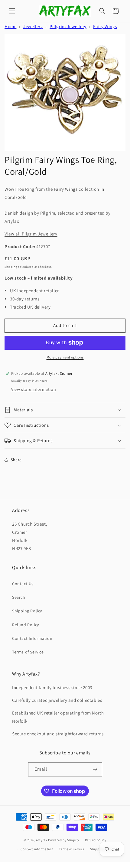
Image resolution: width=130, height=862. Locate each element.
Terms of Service (28, 652)
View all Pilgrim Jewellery (31, 234)
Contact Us (23, 583)
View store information (33, 389)
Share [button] (16, 459)
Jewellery (33, 26)
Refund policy (95, 840)
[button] (12, 11)
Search (18, 597)
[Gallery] (65, 92)
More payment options (65, 357)
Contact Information (32, 638)
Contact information (37, 849)
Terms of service (71, 849)
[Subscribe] (95, 769)
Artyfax (41, 840)
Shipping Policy (27, 611)
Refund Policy (25, 624)
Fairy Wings (105, 26)
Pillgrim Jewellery (68, 26)
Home (10, 26)
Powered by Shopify (63, 840)
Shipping (11, 267)
